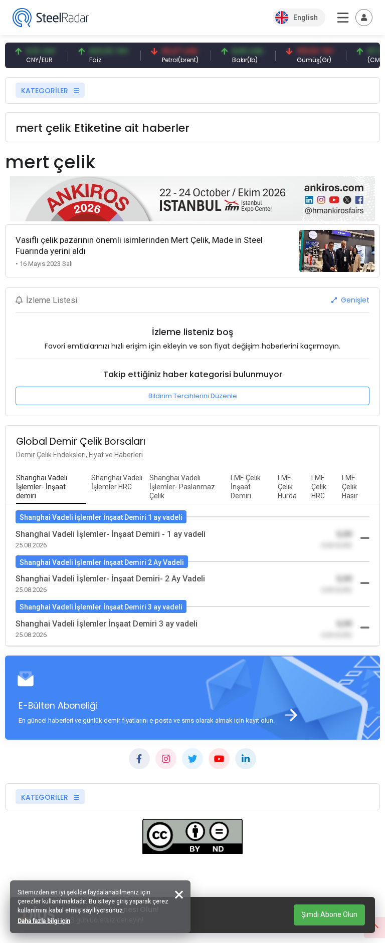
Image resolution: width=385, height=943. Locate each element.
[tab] (51, 487)
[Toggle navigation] (363, 17)
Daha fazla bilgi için (44, 920)
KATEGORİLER (45, 91)
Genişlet (354, 300)
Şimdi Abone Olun (329, 914)
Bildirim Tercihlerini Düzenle (192, 396)
